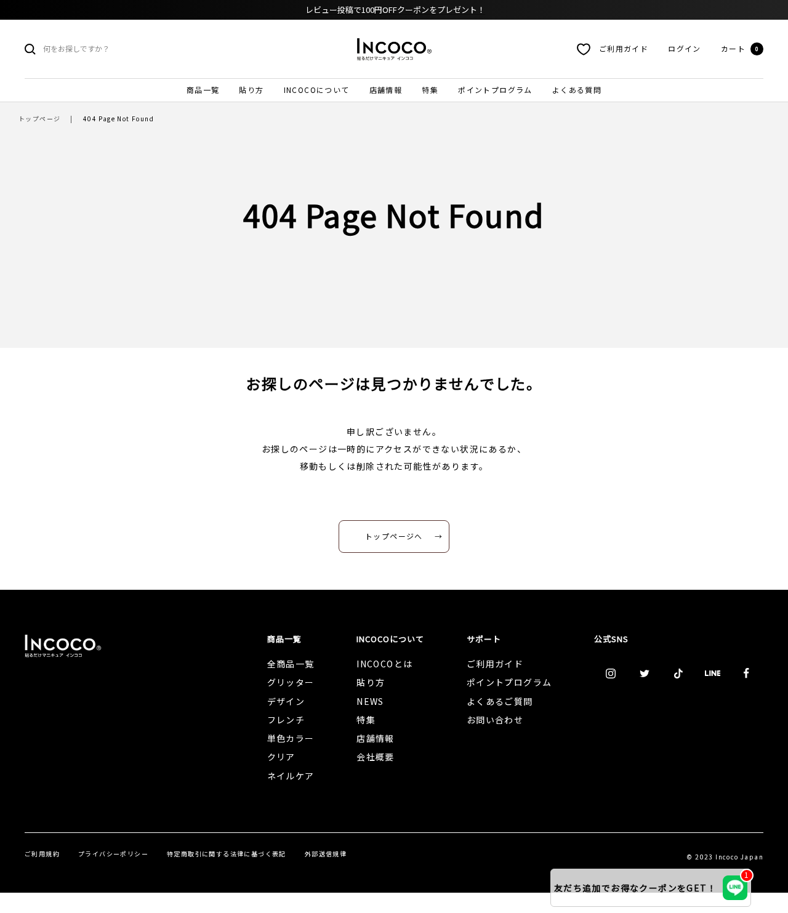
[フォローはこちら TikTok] (679, 673)
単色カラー (291, 738)
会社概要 (375, 756)
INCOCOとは (384, 664)
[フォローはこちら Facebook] (746, 673)
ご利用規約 (42, 853)
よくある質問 (576, 89)
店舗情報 (386, 89)
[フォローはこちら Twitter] (645, 673)
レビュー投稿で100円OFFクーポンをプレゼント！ (395, 9)
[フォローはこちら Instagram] (611, 673)
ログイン (684, 48)
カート (739, 48)
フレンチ (286, 720)
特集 (430, 89)
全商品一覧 (291, 664)
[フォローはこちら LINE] (713, 673)
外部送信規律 (326, 853)
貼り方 (251, 89)
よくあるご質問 (500, 701)
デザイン (286, 701)
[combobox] (135, 48)
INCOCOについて (317, 89)
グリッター (291, 682)
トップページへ (394, 536)
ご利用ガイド (623, 48)
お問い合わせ (495, 720)
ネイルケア (291, 776)
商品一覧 (203, 89)
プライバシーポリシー (113, 853)
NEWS (370, 701)
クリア (281, 756)
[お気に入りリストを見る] (583, 49)
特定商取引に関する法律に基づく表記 (226, 853)
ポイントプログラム (495, 89)
